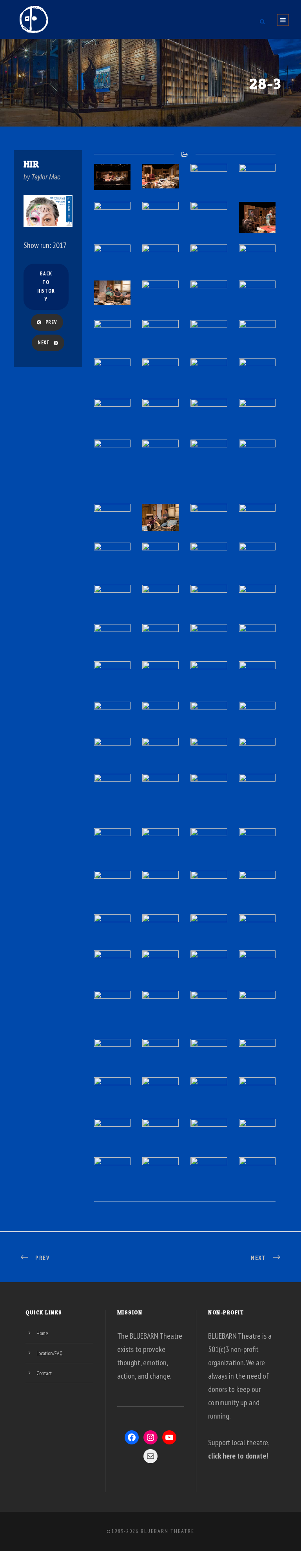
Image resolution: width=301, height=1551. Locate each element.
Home (42, 1333)
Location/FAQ (49, 1353)
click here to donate (237, 1456)
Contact (44, 1373)
